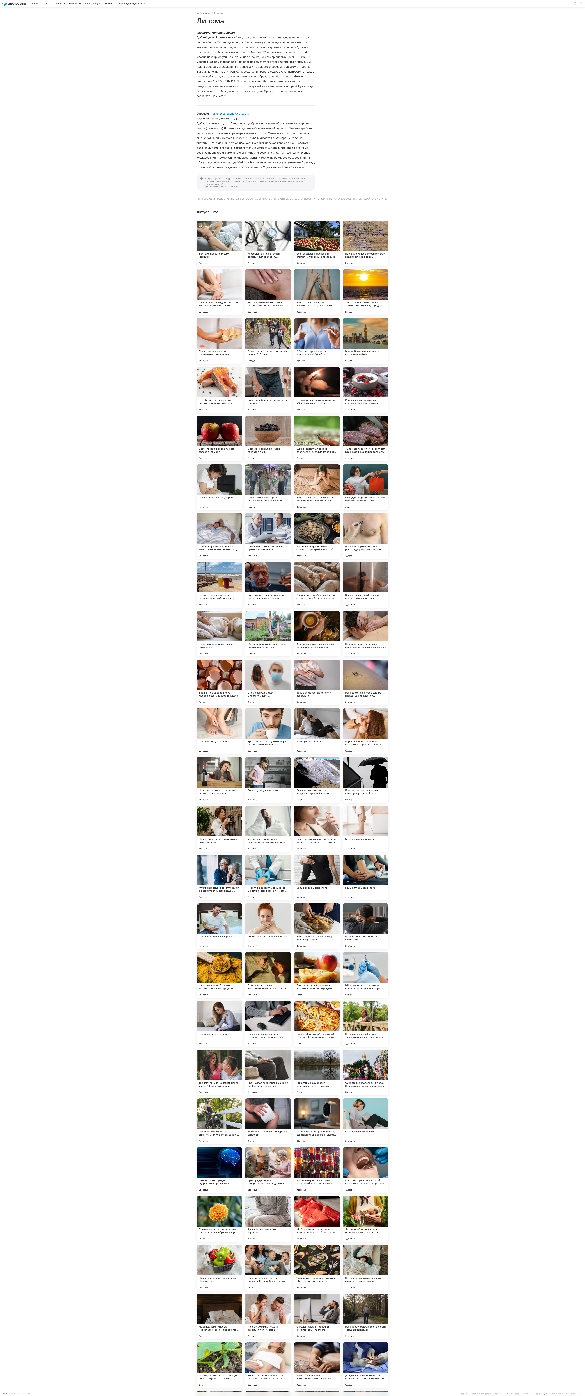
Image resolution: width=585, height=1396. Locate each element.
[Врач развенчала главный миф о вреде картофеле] (317, 926)
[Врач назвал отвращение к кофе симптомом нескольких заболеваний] (268, 731)
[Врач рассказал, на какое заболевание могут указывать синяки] (317, 292)
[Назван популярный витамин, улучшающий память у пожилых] (365, 1024)
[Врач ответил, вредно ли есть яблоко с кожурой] (219, 438)
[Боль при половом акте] (317, 731)
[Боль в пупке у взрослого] (268, 780)
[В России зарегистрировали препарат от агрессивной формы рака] (365, 975)
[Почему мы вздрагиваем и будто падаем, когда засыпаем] (365, 1268)
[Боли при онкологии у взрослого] (219, 487)
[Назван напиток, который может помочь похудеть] (219, 829)
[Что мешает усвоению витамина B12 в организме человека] (317, 1268)
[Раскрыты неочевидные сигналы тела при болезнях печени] (219, 292)
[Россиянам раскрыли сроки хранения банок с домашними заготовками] (317, 1170)
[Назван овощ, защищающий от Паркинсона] (219, 1268)
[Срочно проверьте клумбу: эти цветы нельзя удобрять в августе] (219, 1219)
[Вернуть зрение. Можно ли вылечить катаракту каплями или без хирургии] (365, 731)
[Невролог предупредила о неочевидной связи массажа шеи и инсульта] (365, 633)
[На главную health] (16, 3)
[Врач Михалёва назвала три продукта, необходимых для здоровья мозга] (219, 390)
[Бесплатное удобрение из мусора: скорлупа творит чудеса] (219, 682)
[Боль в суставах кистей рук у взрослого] (317, 682)
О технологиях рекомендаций (536, 1394)
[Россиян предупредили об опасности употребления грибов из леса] (317, 536)
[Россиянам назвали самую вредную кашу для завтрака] (365, 390)
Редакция (464, 1394)
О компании (14, 1394)
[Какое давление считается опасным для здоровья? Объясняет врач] (268, 243)
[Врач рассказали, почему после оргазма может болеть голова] (317, 487)
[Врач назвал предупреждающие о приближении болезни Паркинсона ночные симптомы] (268, 1072)
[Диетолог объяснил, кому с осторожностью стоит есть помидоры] (365, 1219)
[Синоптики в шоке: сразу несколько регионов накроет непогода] (268, 487)
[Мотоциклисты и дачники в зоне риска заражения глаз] (268, 633)
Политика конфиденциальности (565, 1394)
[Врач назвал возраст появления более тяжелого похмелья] (268, 585)
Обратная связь (513, 1394)
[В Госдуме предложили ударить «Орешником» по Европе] (317, 390)
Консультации (203, 13)
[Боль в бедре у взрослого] (317, 877)
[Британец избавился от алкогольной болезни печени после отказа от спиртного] (317, 1365)
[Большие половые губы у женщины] (219, 243)
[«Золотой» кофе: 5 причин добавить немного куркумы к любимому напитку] (219, 975)
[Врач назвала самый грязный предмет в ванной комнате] (365, 585)
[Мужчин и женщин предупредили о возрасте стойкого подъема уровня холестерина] (219, 877)
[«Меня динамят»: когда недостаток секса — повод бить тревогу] (219, 1316)
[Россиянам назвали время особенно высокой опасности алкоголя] (219, 585)
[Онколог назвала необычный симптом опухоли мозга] (317, 1316)
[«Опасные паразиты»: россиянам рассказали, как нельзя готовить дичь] (365, 438)
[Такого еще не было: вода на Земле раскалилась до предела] (365, 292)
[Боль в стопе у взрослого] (219, 731)
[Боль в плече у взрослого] (219, 1024)
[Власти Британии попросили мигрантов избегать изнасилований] (365, 341)
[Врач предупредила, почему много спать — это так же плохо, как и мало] (219, 536)
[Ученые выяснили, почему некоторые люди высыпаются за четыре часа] (268, 829)
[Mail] (4, 3)
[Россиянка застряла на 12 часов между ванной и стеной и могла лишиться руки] (268, 877)
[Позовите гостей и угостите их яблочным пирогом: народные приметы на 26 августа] (317, 975)
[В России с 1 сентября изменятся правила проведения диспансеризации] (268, 536)
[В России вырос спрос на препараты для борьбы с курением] (317, 341)
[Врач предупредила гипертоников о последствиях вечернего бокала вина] (268, 1170)
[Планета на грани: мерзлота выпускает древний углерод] (317, 780)
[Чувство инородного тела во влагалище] (219, 633)
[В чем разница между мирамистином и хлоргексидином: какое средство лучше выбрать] (268, 682)
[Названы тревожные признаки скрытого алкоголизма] (219, 780)
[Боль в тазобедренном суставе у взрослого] (268, 390)
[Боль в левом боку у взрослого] (219, 926)
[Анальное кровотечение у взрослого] (268, 1219)
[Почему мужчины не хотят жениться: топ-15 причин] (268, 1316)
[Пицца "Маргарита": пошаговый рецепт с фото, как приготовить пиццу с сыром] (317, 1024)
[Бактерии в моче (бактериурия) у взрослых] (268, 1121)
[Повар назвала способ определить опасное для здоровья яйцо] (219, 341)
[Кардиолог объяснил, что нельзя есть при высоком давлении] (317, 633)
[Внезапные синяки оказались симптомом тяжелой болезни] (268, 292)
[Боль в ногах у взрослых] (365, 829)
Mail (5, 1394)
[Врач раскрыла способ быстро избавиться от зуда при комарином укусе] (365, 682)
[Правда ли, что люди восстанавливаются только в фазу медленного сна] (268, 975)
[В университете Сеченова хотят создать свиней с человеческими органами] (317, 585)
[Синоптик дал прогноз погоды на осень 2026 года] (268, 341)
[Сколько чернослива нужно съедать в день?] (268, 438)
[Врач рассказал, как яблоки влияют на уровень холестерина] (317, 243)
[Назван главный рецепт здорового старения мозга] (219, 1170)
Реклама (26, 1394)
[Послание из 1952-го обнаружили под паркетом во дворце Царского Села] (365, 243)
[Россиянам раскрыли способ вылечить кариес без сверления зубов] (365, 1170)
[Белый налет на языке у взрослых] (268, 926)
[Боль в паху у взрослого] (365, 1121)
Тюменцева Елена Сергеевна (229, 113)
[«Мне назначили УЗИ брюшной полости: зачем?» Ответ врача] (268, 1365)
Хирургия (218, 13)
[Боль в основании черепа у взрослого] (365, 926)
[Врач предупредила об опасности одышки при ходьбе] (365, 1316)
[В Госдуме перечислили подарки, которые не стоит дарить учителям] (365, 487)
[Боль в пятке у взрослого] (365, 877)
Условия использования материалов (487, 1394)
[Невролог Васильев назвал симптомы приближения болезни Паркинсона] (219, 1121)
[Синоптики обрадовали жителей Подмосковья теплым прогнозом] (365, 1072)
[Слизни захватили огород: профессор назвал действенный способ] (317, 438)
